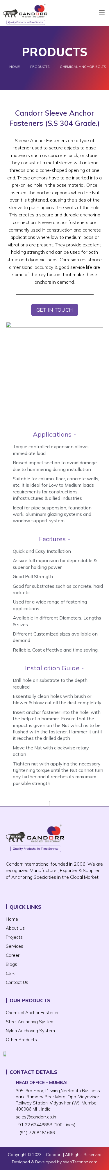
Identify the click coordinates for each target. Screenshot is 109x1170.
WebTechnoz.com (80, 1161)
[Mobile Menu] (102, 13)
